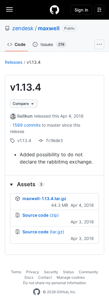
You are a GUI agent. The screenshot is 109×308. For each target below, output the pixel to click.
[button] (54, 184)
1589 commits (27, 125)
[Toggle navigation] (9, 9)
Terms (16, 272)
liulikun (25, 115)
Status (68, 272)
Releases (13, 62)
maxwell (49, 28)
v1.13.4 (34, 62)
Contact (45, 277)
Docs (29, 277)
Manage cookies (71, 277)
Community (88, 272)
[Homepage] (54, 10)
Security (51, 272)
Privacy (32, 272)
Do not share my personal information (54, 282)
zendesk (23, 28)
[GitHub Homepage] (36, 292)
